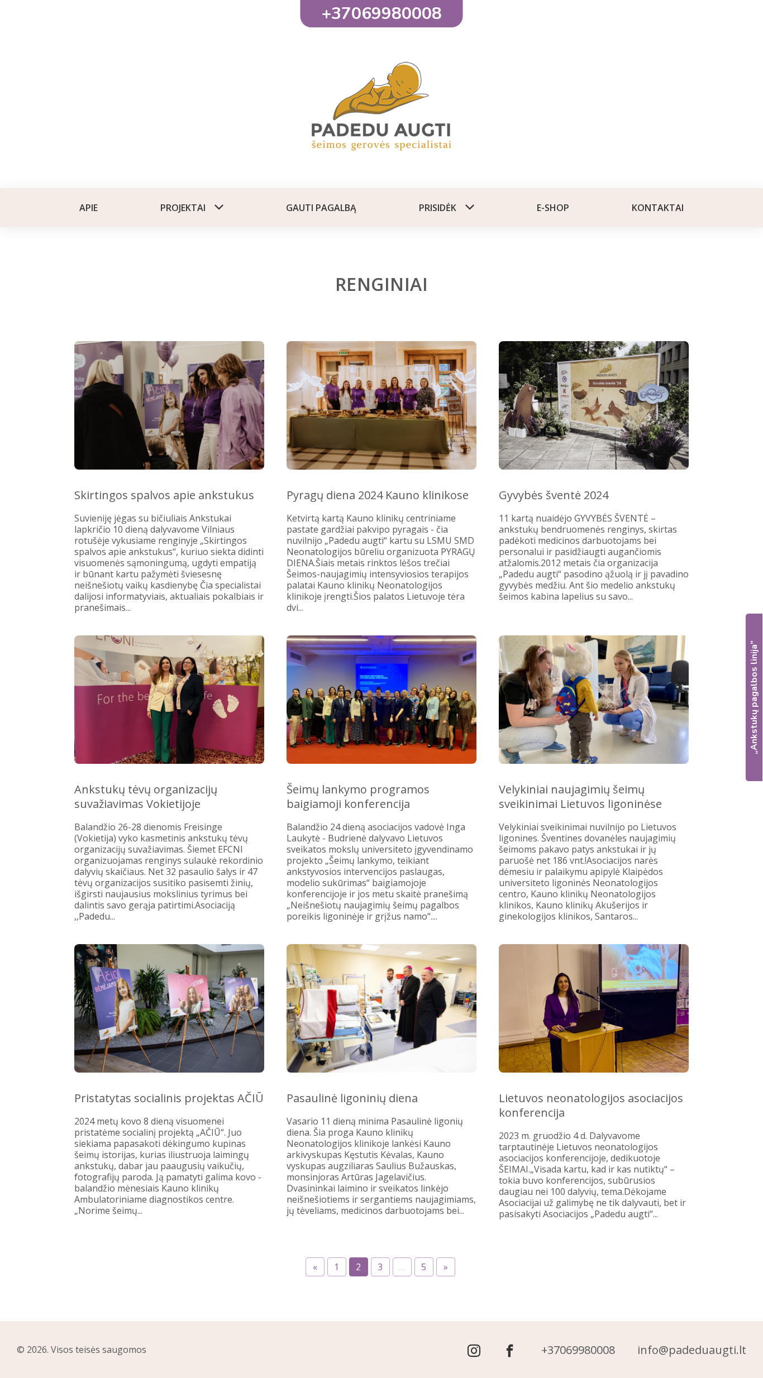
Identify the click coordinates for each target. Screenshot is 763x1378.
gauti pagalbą (321, 208)
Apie (88, 208)
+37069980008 (578, 1349)
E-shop (553, 208)
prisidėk (437, 208)
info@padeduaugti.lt (691, 1349)
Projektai (183, 208)
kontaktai (658, 208)
